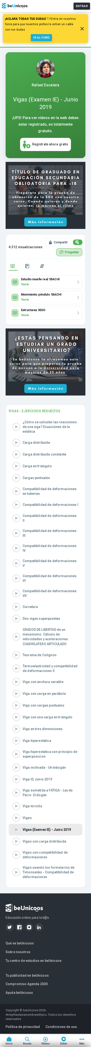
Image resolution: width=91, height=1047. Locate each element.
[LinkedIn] (39, 927)
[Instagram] (29, 927)
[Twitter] (10, 927)
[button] (45, 427)
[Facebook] (19, 927)
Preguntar (72, 252)
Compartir (61, 242)
